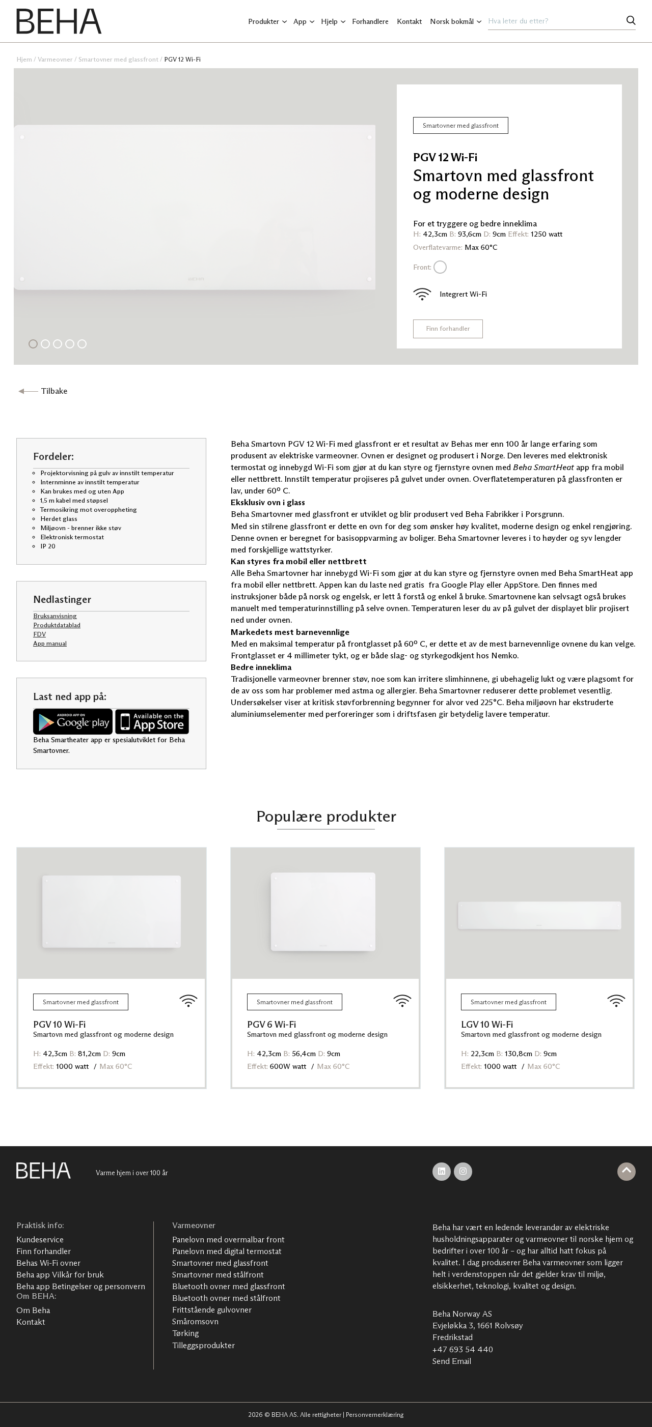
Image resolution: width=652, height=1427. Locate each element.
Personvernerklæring (374, 1414)
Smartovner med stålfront (218, 1274)
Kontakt (409, 21)
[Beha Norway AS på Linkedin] (441, 1171)
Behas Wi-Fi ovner (48, 1263)
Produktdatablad (56, 625)
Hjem (24, 59)
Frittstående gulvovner (212, 1310)
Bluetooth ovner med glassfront (228, 1286)
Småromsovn (195, 1321)
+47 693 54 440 (462, 1349)
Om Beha (33, 1310)
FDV (39, 634)
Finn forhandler (448, 328)
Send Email (451, 1361)
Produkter (263, 21)
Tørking (185, 1333)
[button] (33, 343)
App (300, 21)
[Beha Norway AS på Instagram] (463, 1171)
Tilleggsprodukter (203, 1345)
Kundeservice (40, 1239)
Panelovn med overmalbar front (228, 1239)
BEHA (59, 21)
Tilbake (54, 391)
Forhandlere (370, 21)
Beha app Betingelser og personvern (80, 1286)
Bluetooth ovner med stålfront (226, 1298)
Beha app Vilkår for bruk (60, 1274)
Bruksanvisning (55, 616)
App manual (50, 643)
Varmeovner (55, 59)
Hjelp (329, 21)
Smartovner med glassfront (118, 59)
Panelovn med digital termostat (227, 1251)
